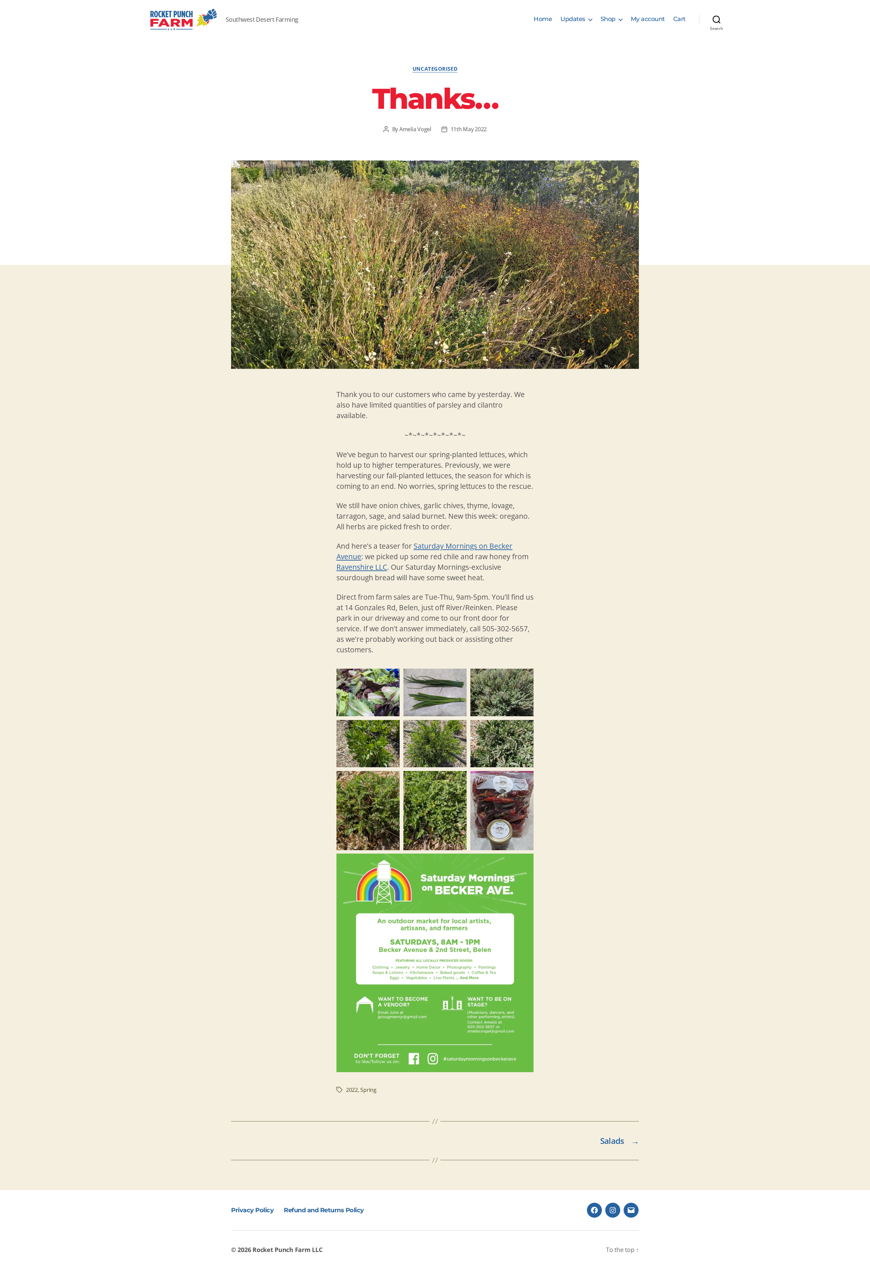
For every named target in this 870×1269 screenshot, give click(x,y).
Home (543, 19)
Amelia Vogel (415, 129)
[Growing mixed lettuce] (368, 692)
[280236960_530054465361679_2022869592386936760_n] (502, 692)
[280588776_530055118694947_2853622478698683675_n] (502, 810)
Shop (608, 19)
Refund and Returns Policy (324, 1210)
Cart (679, 19)
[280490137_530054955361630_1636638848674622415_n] (368, 810)
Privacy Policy (252, 1210)
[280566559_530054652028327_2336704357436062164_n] (435, 744)
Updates (572, 19)
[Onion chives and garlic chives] (435, 692)
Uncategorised (435, 69)
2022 (352, 1090)
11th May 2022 (469, 129)
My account (648, 19)
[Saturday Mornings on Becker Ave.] (435, 963)
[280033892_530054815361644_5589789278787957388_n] (502, 744)
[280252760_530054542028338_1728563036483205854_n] (368, 744)
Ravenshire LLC (361, 567)
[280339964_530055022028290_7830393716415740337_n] (435, 810)
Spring (368, 1090)
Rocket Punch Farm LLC (287, 1250)
